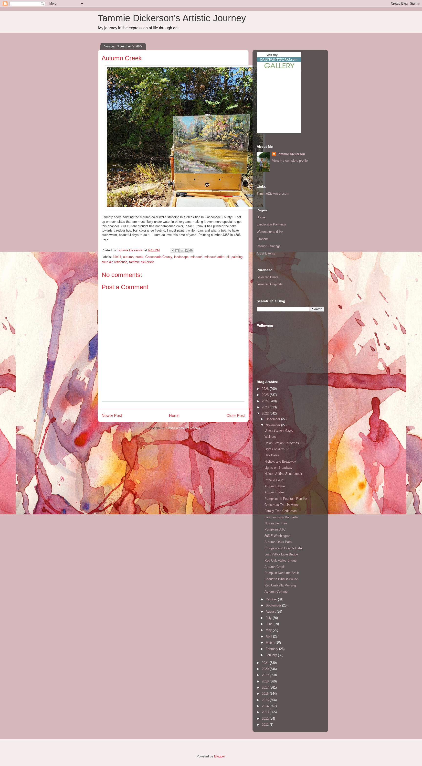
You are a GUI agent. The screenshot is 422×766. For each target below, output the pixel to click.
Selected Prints (267, 277)
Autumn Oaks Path (278, 542)
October (272, 599)
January (272, 655)
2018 (266, 681)
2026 (266, 389)
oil (228, 257)
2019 (266, 675)
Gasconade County (158, 257)
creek (139, 257)
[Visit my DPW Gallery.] (279, 69)
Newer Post (112, 416)
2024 (266, 401)
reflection (120, 262)
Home (174, 416)
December (273, 419)
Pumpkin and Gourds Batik (283, 548)
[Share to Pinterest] (191, 250)
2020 (266, 669)
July (269, 618)
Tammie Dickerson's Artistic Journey (172, 18)
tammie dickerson (141, 262)
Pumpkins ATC (274, 529)
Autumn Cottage (275, 591)
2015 (266, 700)
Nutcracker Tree (275, 523)
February (272, 649)
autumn (128, 257)
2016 (266, 693)
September (274, 605)
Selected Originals (270, 284)
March (270, 642)
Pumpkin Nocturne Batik (281, 573)
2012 (266, 718)
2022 (266, 413)
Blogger (219, 756)
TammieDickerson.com (273, 193)
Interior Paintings (269, 246)
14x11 (117, 257)
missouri (196, 257)
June (270, 624)
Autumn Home (274, 486)
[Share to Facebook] (186, 250)
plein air (107, 262)
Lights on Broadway (278, 467)
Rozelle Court (274, 480)
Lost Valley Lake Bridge (281, 554)
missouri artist (214, 257)
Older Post (235, 416)
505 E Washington (277, 536)
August (271, 611)
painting (237, 257)
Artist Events (266, 253)
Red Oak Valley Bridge (280, 560)
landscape (181, 257)
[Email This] (172, 250)
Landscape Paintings (271, 224)
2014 (266, 706)
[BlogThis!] (177, 250)
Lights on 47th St (276, 449)
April (269, 636)
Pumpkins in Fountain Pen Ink (285, 498)
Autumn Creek (274, 567)
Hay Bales (271, 455)
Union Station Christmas (281, 443)
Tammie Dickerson (291, 154)
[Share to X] (181, 250)
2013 (266, 712)
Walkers (270, 436)
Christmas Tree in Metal (281, 505)
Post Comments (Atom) (183, 428)
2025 (266, 395)
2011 (266, 724)
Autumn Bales (274, 492)
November (273, 425)
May (269, 630)
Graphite (263, 239)
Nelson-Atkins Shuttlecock (283, 474)
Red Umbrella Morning (280, 585)
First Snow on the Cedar (281, 517)
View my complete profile (290, 160)
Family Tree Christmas (280, 511)
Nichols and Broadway (280, 461)
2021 (266, 663)
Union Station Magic (278, 430)
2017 (266, 687)
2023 (266, 407)
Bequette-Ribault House (281, 579)
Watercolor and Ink (270, 232)
